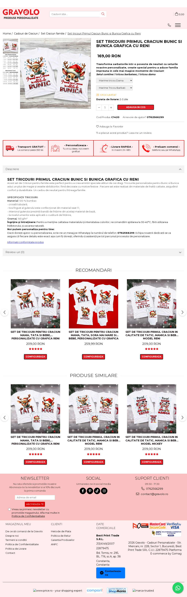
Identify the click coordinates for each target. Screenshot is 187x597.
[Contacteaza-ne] (169, 25)
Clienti (56, 524)
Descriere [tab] (12, 169)
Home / (8, 33)
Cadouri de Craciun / (27, 33)
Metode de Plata (61, 531)
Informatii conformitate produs (25, 242)
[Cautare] (103, 14)
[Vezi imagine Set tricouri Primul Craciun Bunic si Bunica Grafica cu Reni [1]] (10, 61)
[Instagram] (104, 491)
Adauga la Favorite (111, 126)
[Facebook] (83, 491)
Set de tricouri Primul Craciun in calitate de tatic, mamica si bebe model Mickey (151, 440)
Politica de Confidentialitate (28, 516)
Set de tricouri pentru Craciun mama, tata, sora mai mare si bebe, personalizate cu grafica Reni (94, 335)
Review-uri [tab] (14, 252)
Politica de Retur (61, 535)
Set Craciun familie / (54, 33)
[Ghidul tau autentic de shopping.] (95, 590)
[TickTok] (97, 491)
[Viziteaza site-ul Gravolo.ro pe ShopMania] (117, 590)
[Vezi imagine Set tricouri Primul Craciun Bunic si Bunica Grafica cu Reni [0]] (10, 45)
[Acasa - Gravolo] (21, 14)
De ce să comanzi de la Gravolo (24, 531)
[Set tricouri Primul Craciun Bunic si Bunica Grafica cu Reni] (55, 73)
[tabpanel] (55, 73)
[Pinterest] (90, 491)
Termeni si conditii (16, 539)
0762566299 (154, 488)
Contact (10, 552)
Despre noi (12, 535)
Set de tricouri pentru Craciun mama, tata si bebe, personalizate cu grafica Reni (35, 335)
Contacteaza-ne (113, 573)
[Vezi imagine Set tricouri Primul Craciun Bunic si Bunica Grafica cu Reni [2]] (10, 76)
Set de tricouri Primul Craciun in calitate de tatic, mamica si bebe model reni (151, 335)
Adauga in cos (135, 107)
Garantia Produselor (63, 539)
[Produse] (178, 26)
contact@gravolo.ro (154, 494)
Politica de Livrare (15, 548)
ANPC (54, 544)
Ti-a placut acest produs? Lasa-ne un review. (124, 132)
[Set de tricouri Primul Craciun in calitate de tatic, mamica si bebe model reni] (151, 303)
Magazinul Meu (18, 524)
